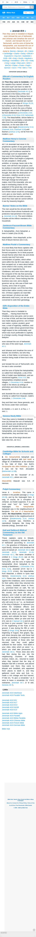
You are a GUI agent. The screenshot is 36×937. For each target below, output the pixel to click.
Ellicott (29, 54)
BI (26, 51)
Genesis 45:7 (7, 685)
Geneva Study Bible (12, 416)
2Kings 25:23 (27, 103)
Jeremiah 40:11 (8, 652)
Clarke (16, 54)
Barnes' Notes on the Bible (15, 206)
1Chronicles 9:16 (9, 115)
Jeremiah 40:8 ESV (10, 705)
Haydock (28, 58)
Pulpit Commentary (11, 489)
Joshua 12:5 (14, 132)
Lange (13, 63)
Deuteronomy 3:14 (25, 127)
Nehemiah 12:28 (9, 471)
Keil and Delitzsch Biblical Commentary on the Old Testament (15, 532)
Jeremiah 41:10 (10, 216)
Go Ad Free (3, 932)
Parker (15, 65)
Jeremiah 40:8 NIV (9, 700)
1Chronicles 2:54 (25, 113)
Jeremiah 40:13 (24, 550)
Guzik (20, 58)
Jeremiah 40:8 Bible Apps (12, 713)
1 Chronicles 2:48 (18, 398)
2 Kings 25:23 (17, 557)
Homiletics (15, 61)
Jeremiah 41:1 (23, 91)
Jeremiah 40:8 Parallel (11, 716)
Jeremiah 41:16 (26, 552)
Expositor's (8, 56)
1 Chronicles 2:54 (27, 566)
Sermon (7, 68)
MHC (29, 63)
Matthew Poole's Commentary (16, 244)
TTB (19, 68)
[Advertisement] (21, 770)
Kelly (32, 61)
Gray (15, 58)
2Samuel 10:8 (19, 129)
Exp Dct (18, 56)
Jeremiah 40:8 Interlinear (12, 693)
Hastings (5, 61)
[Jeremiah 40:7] (2, 422)
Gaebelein (26, 56)
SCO (14, 68)
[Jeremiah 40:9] (33, 422)
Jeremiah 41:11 (9, 552)
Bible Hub (6, 729)
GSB (5, 58)
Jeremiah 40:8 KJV (9, 710)
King (7, 63)
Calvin (30, 51)
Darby (23, 54)
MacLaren (21, 63)
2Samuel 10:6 (7, 129)
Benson (20, 51)
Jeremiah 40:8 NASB (10, 707)
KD (27, 61)
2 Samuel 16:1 (18, 621)
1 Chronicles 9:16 (16, 382)
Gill (10, 58)
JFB (22, 61)
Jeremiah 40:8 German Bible (13, 725)
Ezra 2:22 (20, 115)
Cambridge (8, 54)
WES (25, 68)
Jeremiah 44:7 (18, 683)
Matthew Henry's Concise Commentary (14, 140)
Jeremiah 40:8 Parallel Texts (13, 695)
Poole (21, 65)
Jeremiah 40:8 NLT (9, 703)
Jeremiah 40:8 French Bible (13, 723)
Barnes (13, 51)
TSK (30, 68)
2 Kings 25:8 (13, 631)
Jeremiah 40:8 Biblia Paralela (13, 718)
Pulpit (28, 65)
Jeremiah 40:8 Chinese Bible (13, 720)
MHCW (8, 65)
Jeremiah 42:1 (7, 477)
